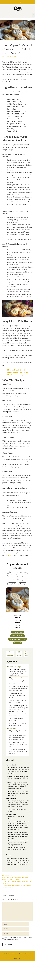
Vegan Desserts (16, 879)
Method (19, 655)
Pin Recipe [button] (23, 584)
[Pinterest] (20, 2)
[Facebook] (13, 2)
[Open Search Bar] (30, 15)
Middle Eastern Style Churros (17, 372)
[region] (17, 948)
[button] (27, 667)
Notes (26, 655)
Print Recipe (12, 584)
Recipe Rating (6, 899)
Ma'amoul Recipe (17, 877)
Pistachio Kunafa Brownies (16, 370)
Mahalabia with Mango (15, 375)
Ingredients (10, 655)
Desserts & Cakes (8, 875)
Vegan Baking (10, 879)
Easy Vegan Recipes (8, 877)
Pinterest (8, 555)
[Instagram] (17, 2)
